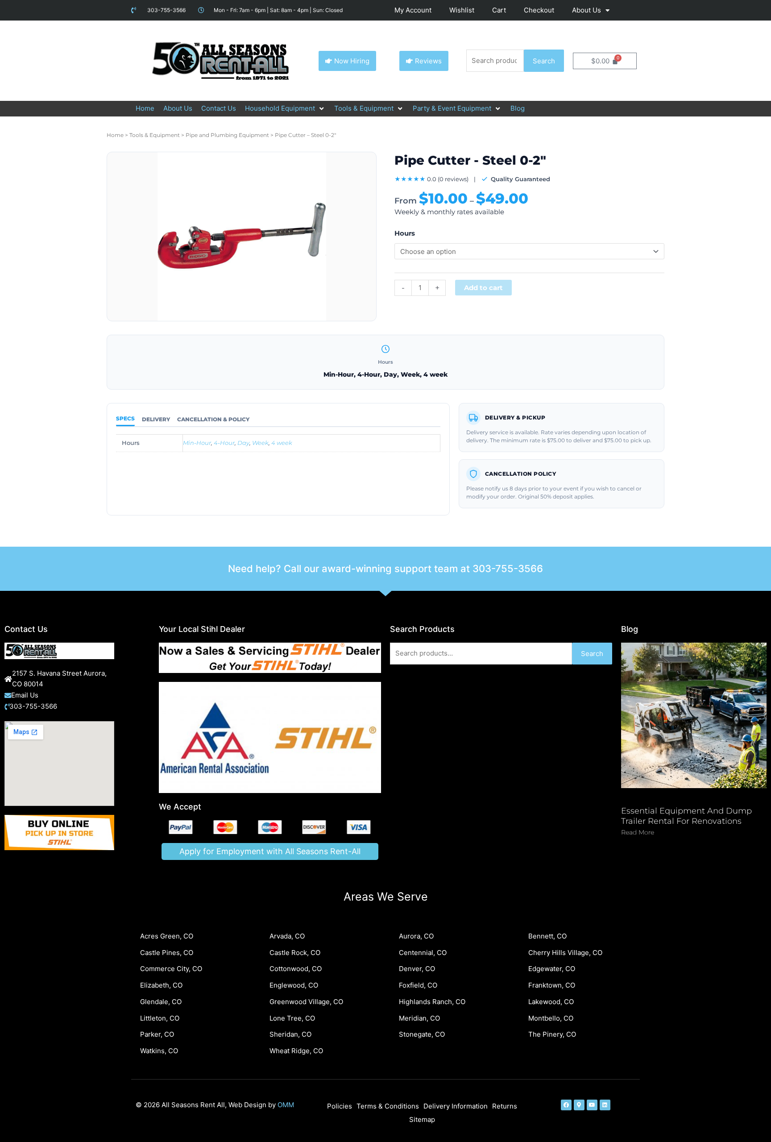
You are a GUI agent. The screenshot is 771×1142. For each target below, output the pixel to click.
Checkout (539, 10)
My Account (412, 10)
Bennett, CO (547, 936)
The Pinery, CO (552, 1034)
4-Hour (224, 442)
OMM (286, 1104)
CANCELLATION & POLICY (213, 419)
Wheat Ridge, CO (296, 1050)
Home (115, 135)
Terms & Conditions (387, 1106)
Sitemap (422, 1119)
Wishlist (461, 10)
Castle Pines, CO (166, 952)
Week (260, 442)
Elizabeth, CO (161, 985)
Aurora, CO (416, 936)
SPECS (125, 418)
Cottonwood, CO (295, 968)
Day (243, 442)
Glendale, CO (161, 1001)
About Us (586, 10)
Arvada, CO (287, 936)
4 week (281, 442)
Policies (339, 1106)
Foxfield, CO (418, 985)
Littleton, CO (159, 1018)
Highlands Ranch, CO (432, 1001)
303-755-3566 (508, 568)
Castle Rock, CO (294, 952)
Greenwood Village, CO (306, 1001)
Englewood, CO (293, 985)
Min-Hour (197, 442)
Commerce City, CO (171, 968)
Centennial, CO (423, 952)
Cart (499, 10)
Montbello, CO (550, 1018)
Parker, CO (157, 1034)
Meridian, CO (419, 1018)
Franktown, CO (551, 985)
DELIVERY (156, 419)
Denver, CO (417, 968)
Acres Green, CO (166, 936)
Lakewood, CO (551, 1001)
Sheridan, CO (290, 1034)
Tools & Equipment (154, 135)
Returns (504, 1106)
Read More (637, 832)
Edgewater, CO (551, 968)
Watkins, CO (159, 1050)
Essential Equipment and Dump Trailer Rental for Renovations (686, 816)
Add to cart (483, 287)
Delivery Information (455, 1106)
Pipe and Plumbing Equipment (227, 135)
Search (544, 61)
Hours (404, 233)
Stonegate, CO (422, 1034)
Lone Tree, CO (292, 1018)
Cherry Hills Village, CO (565, 952)
